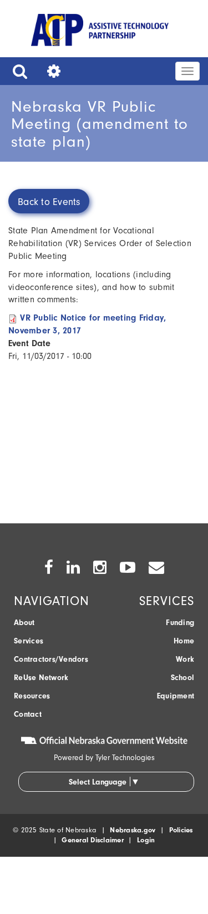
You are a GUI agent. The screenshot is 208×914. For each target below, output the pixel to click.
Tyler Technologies (125, 757)
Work (185, 659)
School (183, 677)
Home (184, 641)
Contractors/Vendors (51, 659)
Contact (28, 714)
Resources (32, 696)
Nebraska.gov (132, 830)
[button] (17, 71)
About (24, 622)
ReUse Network (41, 677)
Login (146, 840)
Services (28, 641)
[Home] (99, 31)
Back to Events (49, 202)
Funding (180, 622)
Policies (181, 830)
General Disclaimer (93, 840)
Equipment (175, 696)
